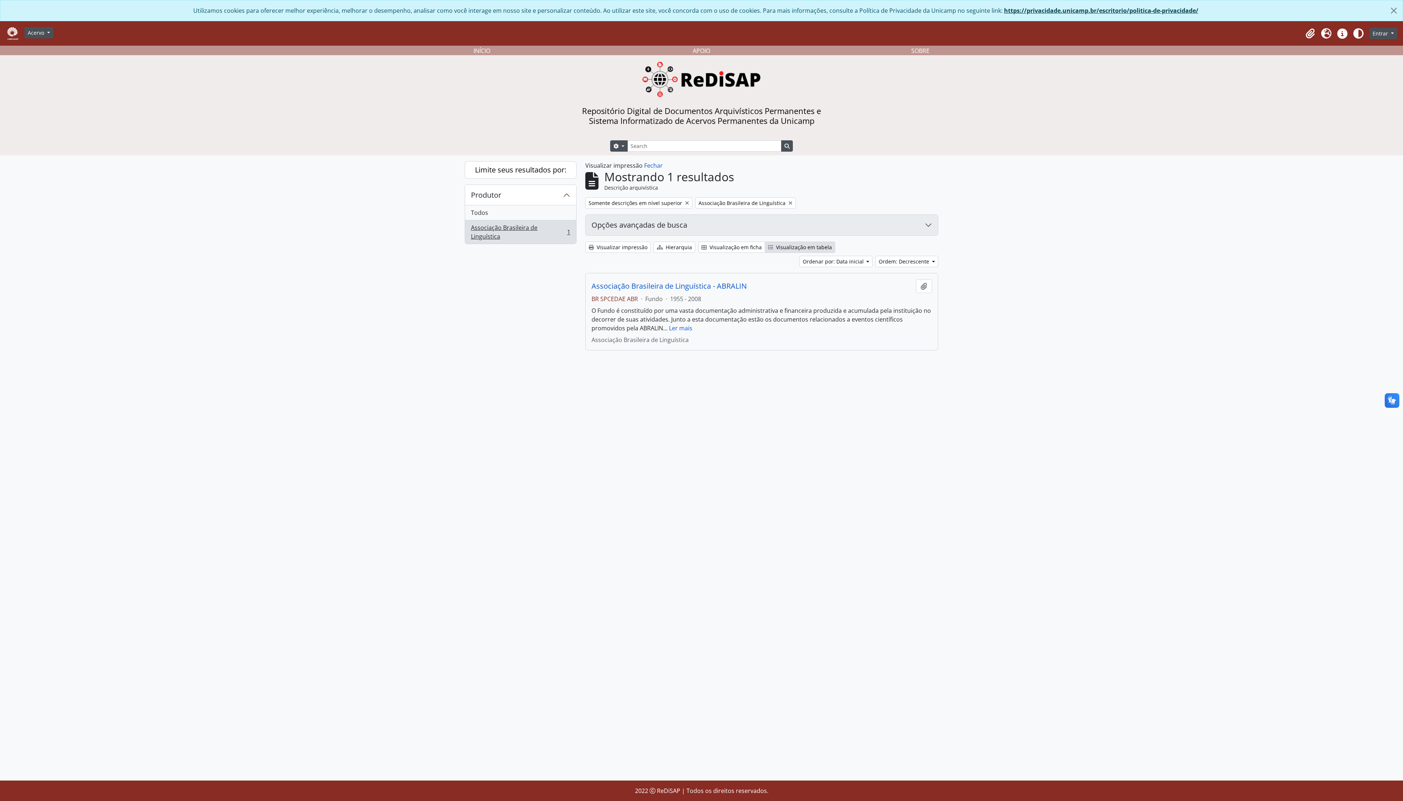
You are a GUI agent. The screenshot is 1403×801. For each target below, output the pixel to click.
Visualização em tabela (803, 247)
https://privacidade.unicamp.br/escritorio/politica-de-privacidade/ (1101, 11)
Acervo (37, 32)
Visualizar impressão (621, 247)
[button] (1310, 34)
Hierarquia (678, 247)
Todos (479, 213)
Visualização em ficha (735, 247)
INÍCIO (482, 51)
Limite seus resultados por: (520, 170)
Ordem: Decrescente (905, 261)
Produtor (486, 195)
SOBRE (920, 51)
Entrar (1381, 33)
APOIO (701, 51)
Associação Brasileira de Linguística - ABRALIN (669, 286)
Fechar (653, 166)
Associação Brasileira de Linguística (520, 232)
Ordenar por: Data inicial (834, 261)
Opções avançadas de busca (639, 225)
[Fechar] (1394, 10)
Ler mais (680, 328)
